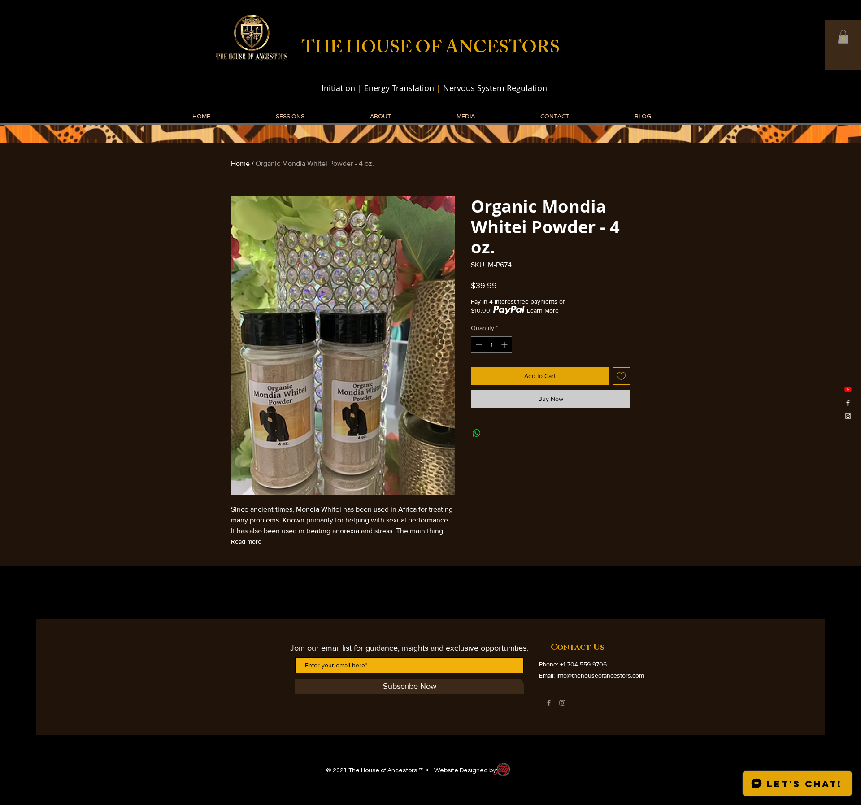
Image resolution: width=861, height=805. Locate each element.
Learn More (543, 310)
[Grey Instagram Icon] (562, 703)
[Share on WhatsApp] (476, 433)
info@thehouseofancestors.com (600, 675)
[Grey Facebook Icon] (549, 703)
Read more (246, 541)
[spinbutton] (491, 344)
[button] (843, 37)
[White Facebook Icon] (848, 403)
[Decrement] (477, 344)
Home (240, 163)
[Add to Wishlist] (621, 376)
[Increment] (505, 344)
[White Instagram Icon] (848, 416)
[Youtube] (848, 389)
